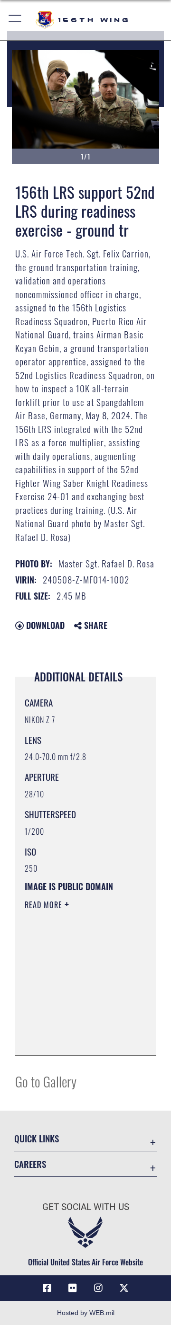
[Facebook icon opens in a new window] (47, 1288)
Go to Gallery (45, 1081)
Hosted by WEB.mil (85, 1312)
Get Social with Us (85, 1206)
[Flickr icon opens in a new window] (73, 1288)
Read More (45, 904)
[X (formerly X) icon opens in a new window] (124, 1288)
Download (44, 625)
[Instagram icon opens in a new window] (98, 1288)
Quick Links (36, 1138)
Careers (30, 1164)
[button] (15, 20)
